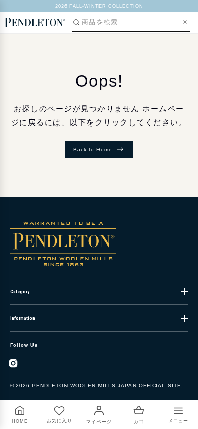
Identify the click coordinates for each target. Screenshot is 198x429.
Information (22, 318)
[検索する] (76, 22)
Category (19, 291)
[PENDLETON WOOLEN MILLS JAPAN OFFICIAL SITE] (35, 22)
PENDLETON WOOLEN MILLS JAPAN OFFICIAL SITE (106, 385)
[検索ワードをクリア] (185, 22)
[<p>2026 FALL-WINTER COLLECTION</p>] (99, 6)
